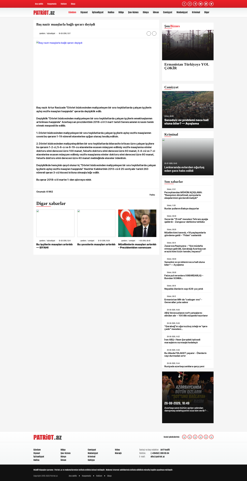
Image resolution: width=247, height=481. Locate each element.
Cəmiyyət (167, 12)
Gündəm (72, 12)
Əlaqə (73, 3)
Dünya (146, 12)
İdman (156, 12)
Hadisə (111, 12)
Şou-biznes (133, 12)
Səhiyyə (91, 460)
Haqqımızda (51, 3)
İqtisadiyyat (97, 12)
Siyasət (84, 12)
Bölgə (121, 12)
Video (117, 449)
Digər (206, 12)
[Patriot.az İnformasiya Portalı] (44, 12)
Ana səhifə (39, 3)
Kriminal (196, 12)
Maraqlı (118, 453)
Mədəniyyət (182, 12)
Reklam (64, 3)
